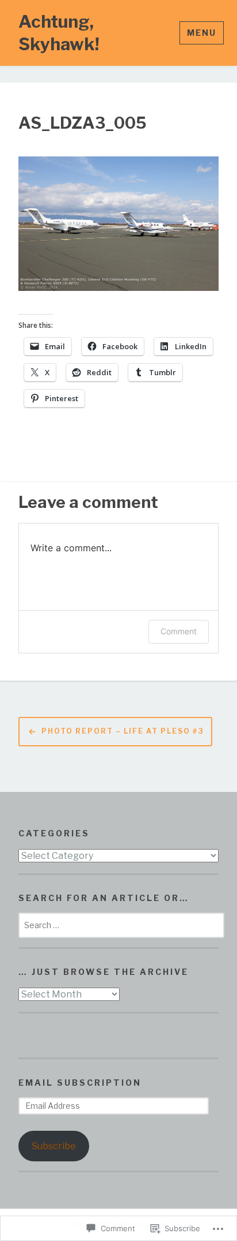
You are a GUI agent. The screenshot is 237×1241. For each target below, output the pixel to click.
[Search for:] (121, 924)
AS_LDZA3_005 (82, 123)
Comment (178, 631)
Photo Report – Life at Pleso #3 (122, 731)
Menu (201, 33)
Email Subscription (80, 1082)
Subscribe (54, 1146)
